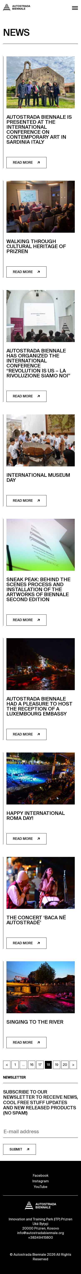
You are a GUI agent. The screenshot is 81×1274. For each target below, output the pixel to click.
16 (31, 1065)
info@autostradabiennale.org (40, 1233)
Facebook (40, 1175)
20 (65, 1065)
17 (40, 1065)
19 (56, 1065)
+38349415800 (40, 1237)
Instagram (40, 1181)
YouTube (40, 1187)
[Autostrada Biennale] (16, 9)
